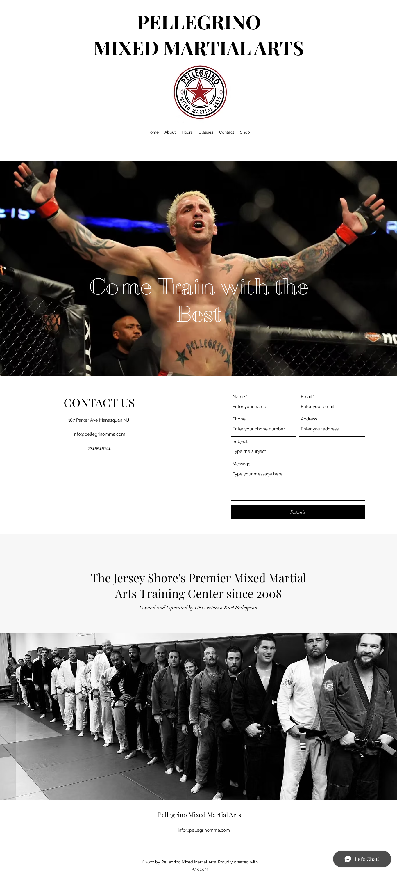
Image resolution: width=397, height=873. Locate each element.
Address (309, 419)
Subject (240, 441)
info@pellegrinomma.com (99, 434)
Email (306, 397)
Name (239, 397)
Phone (239, 419)
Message (242, 464)
